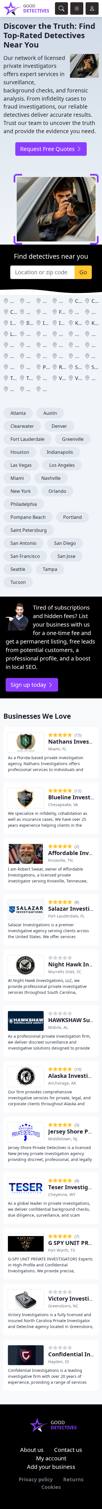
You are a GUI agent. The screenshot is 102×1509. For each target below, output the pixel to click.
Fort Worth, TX (61, 1250)
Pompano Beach (28, 517)
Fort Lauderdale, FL (66, 916)
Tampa (50, 569)
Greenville (73, 439)
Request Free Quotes (48, 149)
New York (20, 491)
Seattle (17, 569)
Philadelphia (23, 504)
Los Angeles (62, 465)
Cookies (51, 1487)
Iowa (65, 322)
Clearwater (22, 426)
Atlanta (18, 413)
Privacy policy (36, 1479)
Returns (73, 1479)
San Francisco (25, 556)
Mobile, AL (58, 1027)
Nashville (51, 478)
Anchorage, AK (62, 1083)
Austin (50, 413)
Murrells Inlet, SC (64, 971)
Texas (33, 378)
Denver (59, 426)
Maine (33, 334)
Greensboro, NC (63, 1306)
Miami (17, 478)
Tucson (18, 582)
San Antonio (23, 543)
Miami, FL (57, 749)
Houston (19, 452)
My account (51, 1458)
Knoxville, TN (60, 860)
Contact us (68, 1450)
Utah (48, 378)
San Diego (65, 543)
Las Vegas (21, 465)
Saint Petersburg (28, 530)
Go (83, 272)
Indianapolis (60, 452)
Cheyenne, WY (61, 1194)
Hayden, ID (58, 1361)
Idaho (17, 322)
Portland (72, 517)
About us (32, 1450)
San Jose (66, 556)
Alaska (34, 300)
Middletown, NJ (62, 1138)
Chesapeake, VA (63, 804)
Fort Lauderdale (27, 439)
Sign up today (29, 684)
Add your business (51, 1467)
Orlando (57, 491)
